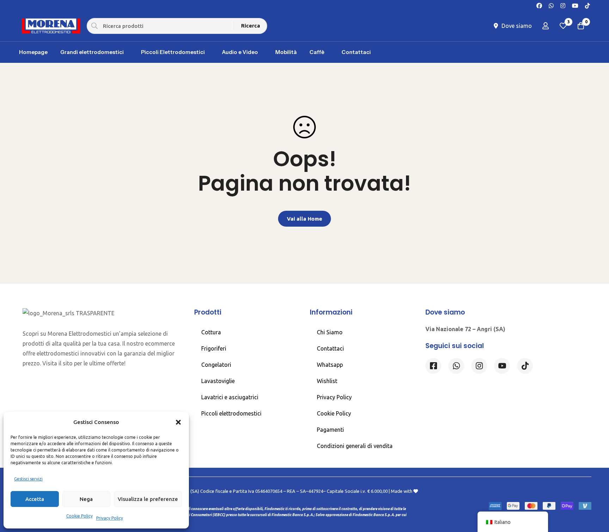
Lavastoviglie (218, 381)
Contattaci (330, 348)
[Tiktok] (525, 366)
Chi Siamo (330, 332)
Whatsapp (330, 364)
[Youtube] (575, 5)
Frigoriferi (213, 348)
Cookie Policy (79, 516)
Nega (86, 499)
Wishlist (327, 381)
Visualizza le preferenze (148, 499)
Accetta (34, 499)
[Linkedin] (502, 366)
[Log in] (545, 26)
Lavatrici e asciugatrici (229, 397)
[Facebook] (539, 5)
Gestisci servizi (28, 479)
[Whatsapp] (551, 5)
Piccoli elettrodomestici (231, 413)
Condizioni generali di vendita (355, 446)
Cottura (211, 332)
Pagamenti (330, 429)
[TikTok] (587, 5)
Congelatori (216, 364)
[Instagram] (563, 5)
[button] (178, 422)
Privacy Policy (109, 518)
